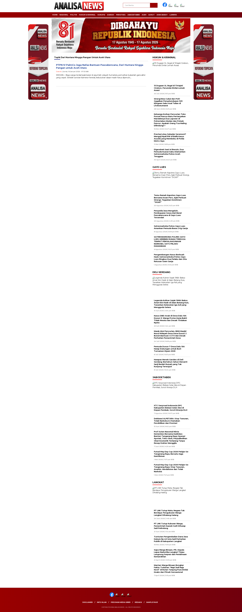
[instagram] (176, 6)
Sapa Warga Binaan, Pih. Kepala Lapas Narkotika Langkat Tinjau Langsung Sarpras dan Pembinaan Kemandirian (170, 553)
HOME (54, 15)
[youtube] (182, 6)
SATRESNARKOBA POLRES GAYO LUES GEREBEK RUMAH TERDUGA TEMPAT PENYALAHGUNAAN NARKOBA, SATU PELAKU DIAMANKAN (170, 241)
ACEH (144, 15)
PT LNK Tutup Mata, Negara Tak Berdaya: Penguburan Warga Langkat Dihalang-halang (169, 512)
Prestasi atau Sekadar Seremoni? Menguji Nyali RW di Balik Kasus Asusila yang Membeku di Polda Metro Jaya (170, 137)
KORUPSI (101, 15)
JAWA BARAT (162, 15)
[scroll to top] (232, 608)
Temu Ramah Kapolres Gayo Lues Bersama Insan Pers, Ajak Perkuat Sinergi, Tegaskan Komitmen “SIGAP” (170, 198)
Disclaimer (87, 602)
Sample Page (152, 602)
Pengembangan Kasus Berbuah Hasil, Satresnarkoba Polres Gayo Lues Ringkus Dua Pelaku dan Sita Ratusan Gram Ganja (170, 258)
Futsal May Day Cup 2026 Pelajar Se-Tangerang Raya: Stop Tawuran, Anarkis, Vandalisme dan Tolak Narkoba (171, 468)
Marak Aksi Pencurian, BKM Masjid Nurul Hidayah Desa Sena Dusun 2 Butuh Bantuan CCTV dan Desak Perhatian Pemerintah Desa (170, 334)
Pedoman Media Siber (120, 602)
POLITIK (73, 15)
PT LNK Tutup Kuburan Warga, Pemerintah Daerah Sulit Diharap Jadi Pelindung (170, 525)
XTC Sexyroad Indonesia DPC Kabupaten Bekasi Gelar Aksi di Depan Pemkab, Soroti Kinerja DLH (170, 407)
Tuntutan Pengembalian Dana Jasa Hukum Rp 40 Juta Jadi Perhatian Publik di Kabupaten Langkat (171, 539)
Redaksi (138, 602)
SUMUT (151, 15)
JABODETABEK (133, 15)
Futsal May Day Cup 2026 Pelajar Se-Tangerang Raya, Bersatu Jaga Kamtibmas (171, 454)
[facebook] (165, 6)
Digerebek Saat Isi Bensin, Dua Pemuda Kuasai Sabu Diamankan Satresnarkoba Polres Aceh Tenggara (169, 153)
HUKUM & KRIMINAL (87, 15)
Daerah (59, 71)
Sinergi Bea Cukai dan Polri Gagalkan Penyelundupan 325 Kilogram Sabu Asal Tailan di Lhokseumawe (168, 102)
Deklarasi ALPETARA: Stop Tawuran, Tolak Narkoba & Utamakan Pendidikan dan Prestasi (171, 420)
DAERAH (110, 15)
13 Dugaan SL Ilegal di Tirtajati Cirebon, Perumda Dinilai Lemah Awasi (169, 88)
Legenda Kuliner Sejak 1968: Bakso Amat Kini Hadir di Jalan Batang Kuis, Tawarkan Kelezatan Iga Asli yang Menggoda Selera (171, 303)
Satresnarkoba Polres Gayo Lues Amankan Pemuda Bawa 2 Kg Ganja (171, 227)
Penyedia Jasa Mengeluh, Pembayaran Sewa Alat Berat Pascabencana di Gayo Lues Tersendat (168, 214)
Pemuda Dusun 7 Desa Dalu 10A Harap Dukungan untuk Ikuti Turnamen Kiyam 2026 (169, 348)
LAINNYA (173, 15)
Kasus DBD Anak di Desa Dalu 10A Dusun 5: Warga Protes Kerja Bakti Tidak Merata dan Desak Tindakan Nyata (170, 319)
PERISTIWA (120, 15)
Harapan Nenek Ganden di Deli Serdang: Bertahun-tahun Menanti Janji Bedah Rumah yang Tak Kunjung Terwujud (170, 363)
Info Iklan (102, 602)
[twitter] (171, 6)
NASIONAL (63, 15)
